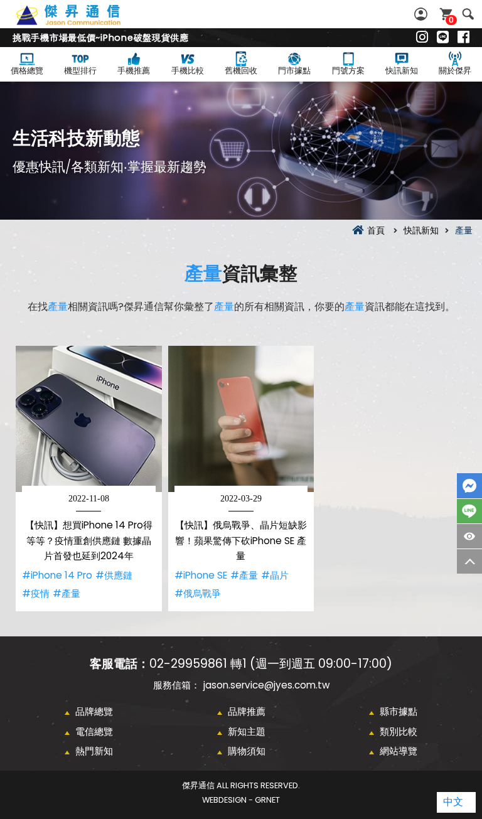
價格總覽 (27, 70)
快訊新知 (401, 70)
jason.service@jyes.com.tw (266, 685)
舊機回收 (241, 70)
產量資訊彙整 (82, 21)
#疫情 (36, 593)
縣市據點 (398, 711)
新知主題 (246, 731)
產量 (203, 273)
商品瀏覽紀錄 (469, 536)
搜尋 (468, 14)
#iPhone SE (200, 575)
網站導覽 (398, 750)
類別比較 (398, 731)
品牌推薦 (246, 711)
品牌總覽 (94, 711)
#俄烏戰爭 (197, 593)
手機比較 (187, 70)
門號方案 (348, 70)
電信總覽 (94, 731)
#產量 (66, 593)
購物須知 (246, 750)
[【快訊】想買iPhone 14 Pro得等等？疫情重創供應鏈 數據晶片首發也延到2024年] (89, 419)
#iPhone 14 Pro (57, 575)
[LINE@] (443, 37)
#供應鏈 (113, 575)
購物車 (451, 19)
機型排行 (80, 70)
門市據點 (294, 70)
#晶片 (275, 575)
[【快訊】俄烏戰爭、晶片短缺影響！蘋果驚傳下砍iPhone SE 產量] (241, 419)
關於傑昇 (455, 70)
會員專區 (422, 14)
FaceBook (469, 486)
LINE (469, 511)
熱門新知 (94, 750)
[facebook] (463, 37)
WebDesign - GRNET (241, 800)
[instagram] (422, 37)
